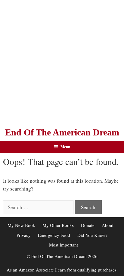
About (107, 225)
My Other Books (58, 225)
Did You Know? (92, 235)
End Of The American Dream (62, 132)
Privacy (24, 235)
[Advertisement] (62, 62)
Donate (88, 225)
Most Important (63, 245)
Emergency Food (54, 235)
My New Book (21, 225)
